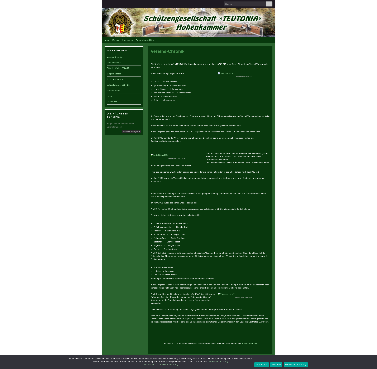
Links (109, 96)
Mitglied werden (114, 74)
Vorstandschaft (114, 62)
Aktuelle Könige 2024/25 (118, 68)
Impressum (127, 40)
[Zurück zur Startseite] (188, 22)
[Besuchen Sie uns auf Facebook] (106, 3)
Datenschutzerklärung (146, 40)
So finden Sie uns (115, 79)
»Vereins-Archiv (249, 343)
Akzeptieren (261, 364)
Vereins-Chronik (114, 57)
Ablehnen (276, 364)
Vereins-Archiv (113, 90)
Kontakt (115, 40)
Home (106, 40)
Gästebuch (112, 101)
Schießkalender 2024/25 (118, 85)
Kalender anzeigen (131, 131)
